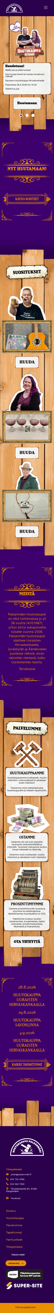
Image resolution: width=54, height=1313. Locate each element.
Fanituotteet (14, 1239)
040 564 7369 (17, 1184)
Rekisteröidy (14, 1263)
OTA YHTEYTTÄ (27, 942)
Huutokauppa (15, 1218)
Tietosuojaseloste (25, 1307)
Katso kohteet (27, 199)
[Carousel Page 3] (33, 115)
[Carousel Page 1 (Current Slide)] (21, 115)
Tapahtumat (14, 1232)
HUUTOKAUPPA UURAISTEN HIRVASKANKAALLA (27, 1000)
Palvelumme (14, 1225)
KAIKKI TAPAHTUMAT (27, 1064)
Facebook (15, 1198)
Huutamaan (27, 103)
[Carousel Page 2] (27, 115)
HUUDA (27, 362)
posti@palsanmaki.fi (20, 1174)
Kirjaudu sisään (18, 1255)
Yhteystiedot (14, 1246)
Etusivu (11, 1210)
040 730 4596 (17, 1179)
